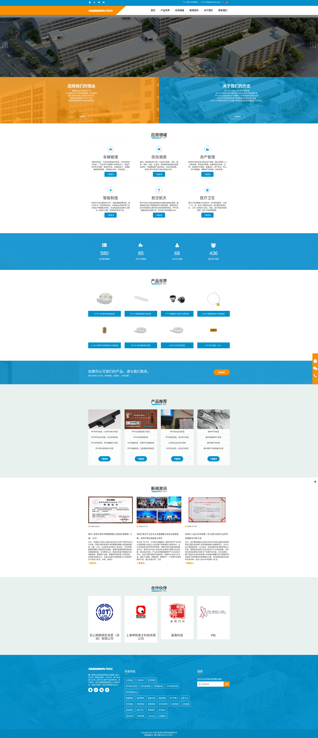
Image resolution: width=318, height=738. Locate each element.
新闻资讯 (194, 10)
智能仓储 (151, 698)
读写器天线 (158, 686)
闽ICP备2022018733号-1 (164, 735)
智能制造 (110, 197)
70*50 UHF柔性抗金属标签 (104, 313)
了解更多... (93, 563)
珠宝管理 (140, 704)
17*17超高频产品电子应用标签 (177, 313)
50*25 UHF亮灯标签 (177, 345)
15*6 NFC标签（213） (213, 345)
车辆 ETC (184, 698)
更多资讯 (167, 57)
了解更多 (82, 116)
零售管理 (162, 698)
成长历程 (129, 716)
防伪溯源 (159, 157)
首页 (153, 10)
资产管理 (207, 157)
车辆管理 (110, 157)
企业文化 (151, 716)
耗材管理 (174, 704)
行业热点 (140, 680)
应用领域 (179, 10)
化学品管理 (163, 704)
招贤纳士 (162, 716)
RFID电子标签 (131, 686)
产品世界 (165, 10)
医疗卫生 (207, 197)
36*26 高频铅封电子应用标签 (213, 313)
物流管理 (140, 698)
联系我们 (222, 10)
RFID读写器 (145, 686)
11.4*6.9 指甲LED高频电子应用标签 (104, 345)
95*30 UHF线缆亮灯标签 (140, 345)
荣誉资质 (140, 716)
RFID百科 (151, 680)
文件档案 (185, 704)
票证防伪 (129, 710)
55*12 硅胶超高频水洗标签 (140, 313)
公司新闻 (129, 680)
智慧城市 (151, 710)
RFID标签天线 (172, 686)
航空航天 (159, 197)
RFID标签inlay (131, 692)
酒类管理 (151, 704)
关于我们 (208, 10)
